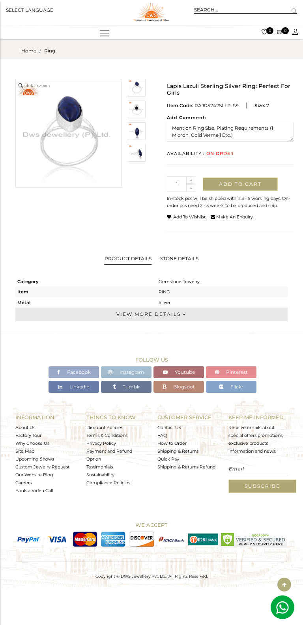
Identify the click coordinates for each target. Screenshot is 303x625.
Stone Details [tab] (179, 258)
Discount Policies (104, 427)
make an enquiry (234, 217)
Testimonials (99, 467)
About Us (25, 427)
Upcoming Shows (34, 459)
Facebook (78, 372)
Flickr (236, 387)
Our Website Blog (34, 475)
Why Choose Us (32, 443)
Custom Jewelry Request (42, 467)
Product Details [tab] (128, 258)
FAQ (162, 435)
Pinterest (236, 372)
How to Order (172, 443)
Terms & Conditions (106, 435)
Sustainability (100, 475)
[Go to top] (284, 584)
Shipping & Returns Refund (186, 467)
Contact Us (169, 427)
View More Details (149, 314)
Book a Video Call (34, 490)
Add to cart (240, 184)
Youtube (184, 372)
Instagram (131, 372)
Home (28, 51)
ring (49, 51)
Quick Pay (168, 459)
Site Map (24, 451)
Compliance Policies (108, 482)
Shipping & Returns (177, 451)
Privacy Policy (101, 443)
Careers (23, 482)
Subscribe (262, 486)
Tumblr (131, 387)
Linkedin (79, 387)
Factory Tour (28, 435)
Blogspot (183, 387)
